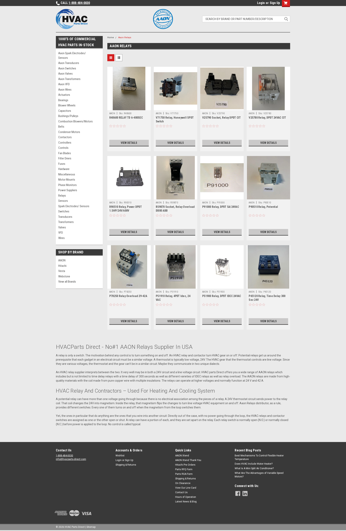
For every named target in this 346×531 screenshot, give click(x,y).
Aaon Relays (124, 37)
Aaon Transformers (69, 79)
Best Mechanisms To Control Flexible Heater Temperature (259, 457)
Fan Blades (64, 153)
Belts (61, 126)
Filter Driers (64, 158)
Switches (63, 211)
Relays (62, 195)
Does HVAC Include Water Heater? (254, 463)
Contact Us (181, 492)
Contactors (65, 137)
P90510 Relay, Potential (263, 206)
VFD (60, 232)
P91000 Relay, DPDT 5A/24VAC (220, 206)
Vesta (61, 271)
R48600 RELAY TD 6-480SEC (126, 117)
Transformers (66, 222)
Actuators (64, 95)
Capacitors (64, 111)
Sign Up (275, 3)
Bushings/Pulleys (68, 116)
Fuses (61, 164)
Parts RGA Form (184, 474)
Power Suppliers (67, 190)
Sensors (63, 201)
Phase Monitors (67, 185)
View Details (129, 142)
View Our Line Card (185, 487)
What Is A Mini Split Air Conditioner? (254, 468)
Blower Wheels (66, 105)
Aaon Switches (67, 68)
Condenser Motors (69, 132)
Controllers (64, 142)
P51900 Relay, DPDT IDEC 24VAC (221, 296)
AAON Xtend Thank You (188, 460)
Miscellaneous (66, 174)
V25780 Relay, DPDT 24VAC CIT (267, 117)
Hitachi (62, 266)
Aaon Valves (65, 73)
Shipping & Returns (126, 464)
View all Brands (67, 281)
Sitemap (91, 527)
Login (261, 3)
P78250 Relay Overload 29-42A (128, 296)
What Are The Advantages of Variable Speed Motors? (259, 475)
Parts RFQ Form (183, 469)
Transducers (65, 217)
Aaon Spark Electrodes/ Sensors (72, 55)
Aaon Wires (64, 89)
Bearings (63, 100)
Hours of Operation (185, 497)
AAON (61, 260)
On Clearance (182, 483)
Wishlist (120, 455)
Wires (61, 238)
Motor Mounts (66, 179)
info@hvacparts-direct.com (71, 459)
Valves (62, 227)
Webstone (64, 276)
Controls (63, 148)
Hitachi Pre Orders (185, 464)
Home (110, 37)
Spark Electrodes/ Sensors (73, 206)
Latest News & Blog (186, 501)
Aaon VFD (64, 84)
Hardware (63, 169)
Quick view (129, 107)
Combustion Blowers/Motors (75, 121)
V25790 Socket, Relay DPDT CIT (221, 117)
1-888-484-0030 (79, 3)
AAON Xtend (182, 455)
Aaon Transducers (68, 63)
